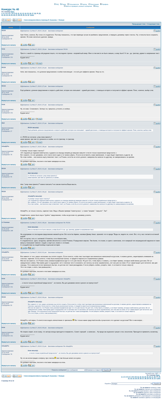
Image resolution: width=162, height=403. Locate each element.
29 (21, 15)
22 (4, 15)
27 (16, 15)
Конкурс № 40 (10, 9)
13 (23, 13)
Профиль (105, 4)
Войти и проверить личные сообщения (79, 6)
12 (21, 13)
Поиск (64, 4)
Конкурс (62, 20)
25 (12, 15)
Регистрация (94, 4)
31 (26, 15)
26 (14, 15)
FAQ (57, 4)
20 (40, 13)
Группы (84, 4)
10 (16, 13)
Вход (97, 6)
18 (35, 13)
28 (19, 15)
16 (30, 13)
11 (18, 13)
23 (7, 15)
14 (25, 13)
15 (28, 13)
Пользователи (74, 4)
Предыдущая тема (138, 24)
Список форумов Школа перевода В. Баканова (40, 20)
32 (28, 15)
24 (9, 15)
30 (23, 15)
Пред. (13, 12)
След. (32, 15)
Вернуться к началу (9, 45)
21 (2, 15)
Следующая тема (153, 24)
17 (32, 13)
